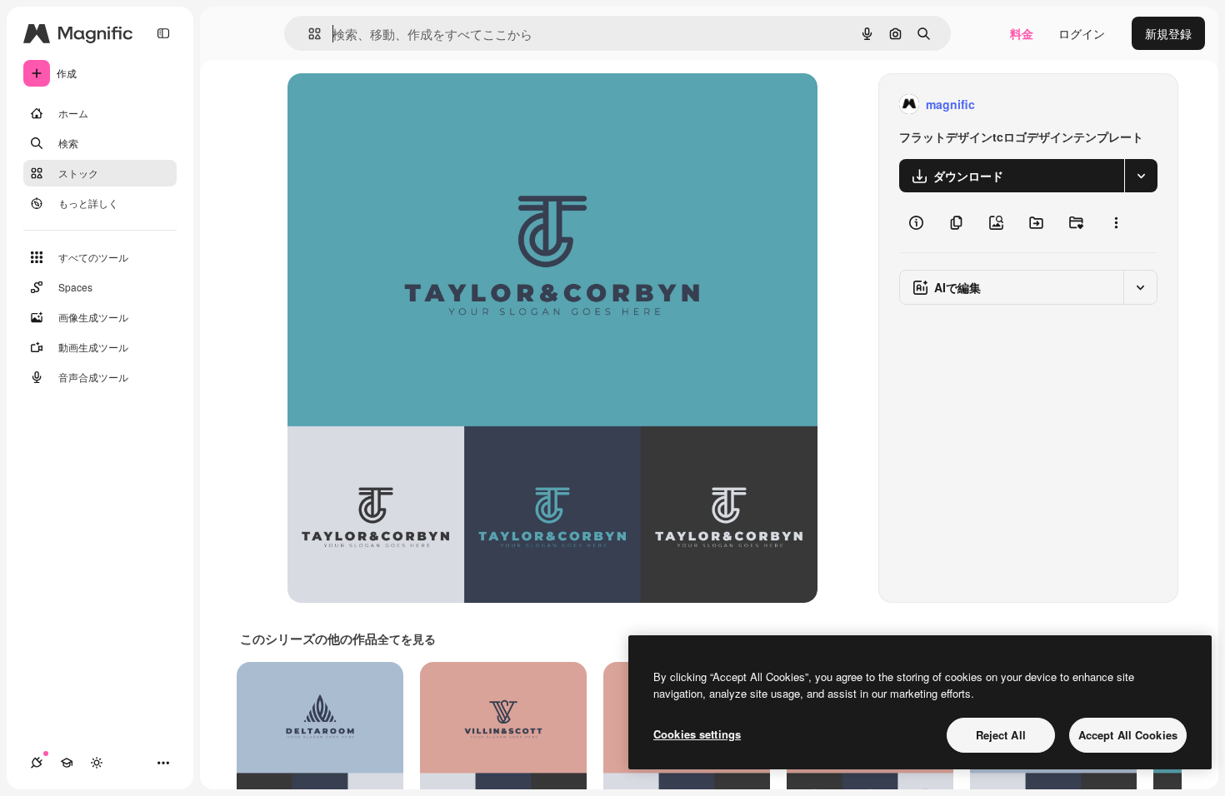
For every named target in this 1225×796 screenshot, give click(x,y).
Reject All (1001, 735)
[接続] (36, 762)
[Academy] (66, 762)
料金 (1021, 33)
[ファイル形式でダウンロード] (1141, 175)
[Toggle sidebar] (163, 33)
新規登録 (1168, 33)
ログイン (1081, 33)
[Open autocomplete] (308, 33)
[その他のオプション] (1115, 222)
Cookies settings (697, 734)
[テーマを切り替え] (96, 762)
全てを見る (407, 638)
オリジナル (402, 104)
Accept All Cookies (1128, 735)
